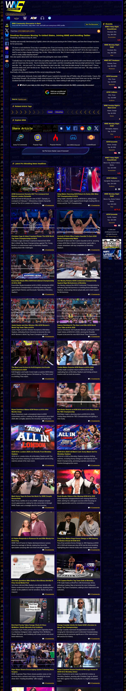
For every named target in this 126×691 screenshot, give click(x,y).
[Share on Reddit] (82, 128)
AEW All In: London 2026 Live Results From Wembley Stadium (31, 453)
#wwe (50, 112)
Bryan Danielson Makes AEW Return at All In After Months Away (30, 411)
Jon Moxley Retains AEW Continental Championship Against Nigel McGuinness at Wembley (76, 282)
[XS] (19, 31)
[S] (22, 31)
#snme (112, 116)
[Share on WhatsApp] (89, 128)
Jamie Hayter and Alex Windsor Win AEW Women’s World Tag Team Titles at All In (30, 326)
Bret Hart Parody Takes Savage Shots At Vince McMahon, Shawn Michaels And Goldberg (29, 626)
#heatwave (112, 68)
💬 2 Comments (48, 379)
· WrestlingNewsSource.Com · (15, 14)
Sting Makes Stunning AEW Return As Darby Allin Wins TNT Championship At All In (77, 195)
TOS (107, 236)
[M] (24, 31)
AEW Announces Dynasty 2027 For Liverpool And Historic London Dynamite (30, 195)
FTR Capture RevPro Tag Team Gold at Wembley (75, 580)
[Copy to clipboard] (61, 128)
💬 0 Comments (48, 205)
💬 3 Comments (48, 594)
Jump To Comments (20, 145)
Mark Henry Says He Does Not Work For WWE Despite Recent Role (32, 497)
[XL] (29, 31)
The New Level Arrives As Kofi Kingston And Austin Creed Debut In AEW (31, 368)
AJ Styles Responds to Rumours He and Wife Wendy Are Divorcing (33, 540)
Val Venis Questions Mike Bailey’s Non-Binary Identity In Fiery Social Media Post (32, 582)
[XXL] (33, 31)
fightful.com (22, 99)
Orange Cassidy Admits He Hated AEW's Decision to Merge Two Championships (76, 626)
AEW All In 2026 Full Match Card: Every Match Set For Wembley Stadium (77, 453)
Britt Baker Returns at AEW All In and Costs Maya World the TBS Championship (78, 411)
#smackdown (112, 37)
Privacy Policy (112, 236)
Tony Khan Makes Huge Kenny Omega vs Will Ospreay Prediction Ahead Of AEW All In (77, 540)
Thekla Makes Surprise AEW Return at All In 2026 (75, 367)
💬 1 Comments (94, 205)
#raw (111, 55)
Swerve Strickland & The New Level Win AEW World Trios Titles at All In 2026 (76, 326)
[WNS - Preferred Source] (55, 92)
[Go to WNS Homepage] (15, 7)
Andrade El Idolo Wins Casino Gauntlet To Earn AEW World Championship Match (77, 237)
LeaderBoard (91, 145)
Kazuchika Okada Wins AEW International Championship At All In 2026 (33, 282)
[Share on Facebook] (75, 128)
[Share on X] (96, 128)
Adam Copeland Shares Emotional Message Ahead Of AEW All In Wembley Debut (77, 671)
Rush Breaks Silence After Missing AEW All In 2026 (76, 496)
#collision (111, 100)
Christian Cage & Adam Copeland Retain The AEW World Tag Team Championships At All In (33, 237)
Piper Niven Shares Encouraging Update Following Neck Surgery (33, 671)
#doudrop (59, 112)
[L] (27, 31)
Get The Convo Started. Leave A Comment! (55, 151)
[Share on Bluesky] (68, 128)
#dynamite (112, 84)
